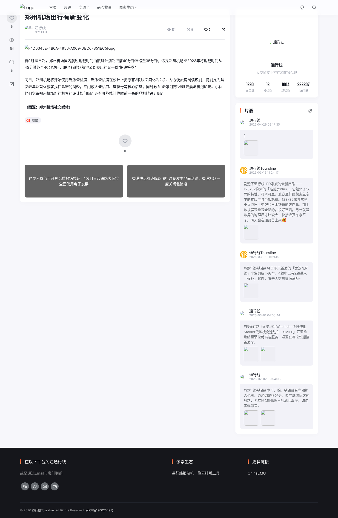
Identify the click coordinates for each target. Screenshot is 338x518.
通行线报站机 (183, 473)
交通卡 (84, 7)
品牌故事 (104, 7)
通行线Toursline (43, 510)
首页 (53, 7)
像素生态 (126, 7)
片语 (67, 7)
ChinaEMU (257, 473)
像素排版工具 (209, 473)
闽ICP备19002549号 (99, 510)
